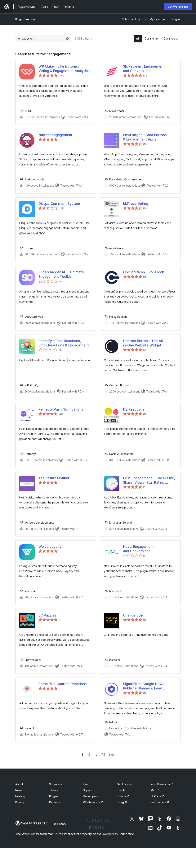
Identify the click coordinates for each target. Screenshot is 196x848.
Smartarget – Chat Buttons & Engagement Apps (145, 137)
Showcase (55, 784)
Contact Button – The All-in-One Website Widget (143, 343)
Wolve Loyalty (49, 547)
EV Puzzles (47, 615)
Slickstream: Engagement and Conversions (144, 68)
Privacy (20, 802)
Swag (122, 802)
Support (88, 790)
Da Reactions (134, 409)
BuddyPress (160, 802)
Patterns (54, 802)
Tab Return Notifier (53, 478)
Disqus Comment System (59, 204)
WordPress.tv (93, 802)
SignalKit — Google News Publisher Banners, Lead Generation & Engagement (144, 686)
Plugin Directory (25, 19)
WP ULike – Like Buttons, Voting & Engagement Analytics (64, 68)
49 (103, 754)
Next (112, 754)
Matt (155, 790)
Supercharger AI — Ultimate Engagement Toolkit (61, 274)
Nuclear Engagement (55, 135)
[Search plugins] (67, 38)
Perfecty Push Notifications (60, 409)
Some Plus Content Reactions (62, 684)
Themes (54, 790)
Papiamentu (59, 823)
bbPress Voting (135, 204)
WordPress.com (162, 784)
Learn (86, 784)
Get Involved (125, 784)
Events (121, 790)
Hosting (20, 796)
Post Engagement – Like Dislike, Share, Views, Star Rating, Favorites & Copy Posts (149, 480)
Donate (123, 796)
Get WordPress (178, 6)
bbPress (157, 796)
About (19, 784)
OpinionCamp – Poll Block (143, 272)
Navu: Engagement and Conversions (138, 549)
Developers (90, 796)
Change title (133, 615)
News (18, 790)
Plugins (53, 796)
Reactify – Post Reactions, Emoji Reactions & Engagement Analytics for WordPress (63, 343)
